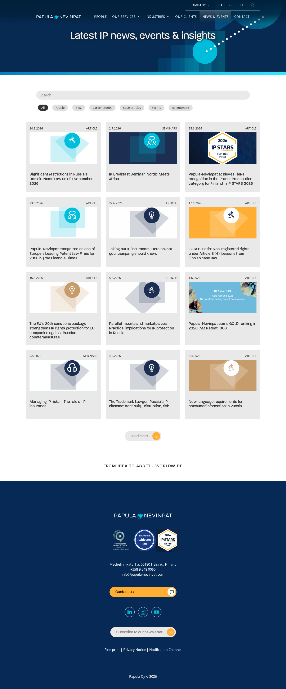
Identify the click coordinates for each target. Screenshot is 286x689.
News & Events (215, 16)
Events (156, 107)
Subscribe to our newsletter (139, 632)
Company (197, 5)
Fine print (112, 649)
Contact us (124, 591)
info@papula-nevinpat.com (143, 574)
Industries (155, 16)
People (100, 16)
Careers (225, 5)
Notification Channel (165, 649)
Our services (123, 16)
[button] (253, 5)
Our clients (186, 16)
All (43, 107)
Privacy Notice (134, 649)
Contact (242, 16)
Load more (139, 436)
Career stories (102, 107)
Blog (79, 107)
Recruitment (180, 107)
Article (60, 107)
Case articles (132, 107)
